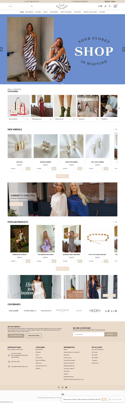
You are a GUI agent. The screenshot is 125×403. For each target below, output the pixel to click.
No (110, 399)
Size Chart (67, 371)
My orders (95, 352)
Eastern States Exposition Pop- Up (73, 379)
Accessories (54, 12)
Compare (94, 360)
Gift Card (107, 1)
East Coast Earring (97, 162)
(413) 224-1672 (15, 361)
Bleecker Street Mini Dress (71, 254)
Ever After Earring (72, 162)
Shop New (61, 176)
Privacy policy (68, 357)
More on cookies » (117, 399)
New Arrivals (29, 12)
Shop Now (61, 268)
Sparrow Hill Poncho (20, 254)
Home (22, 12)
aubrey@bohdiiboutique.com (19, 366)
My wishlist (95, 357)
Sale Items (77, 12)
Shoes (45, 12)
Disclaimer (67, 355)
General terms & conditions (71, 352)
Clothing (38, 12)
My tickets (95, 355)
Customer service (16, 335)
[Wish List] (110, 6)
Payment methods (69, 363)
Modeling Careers (69, 376)
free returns (36, 1)
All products (95, 363)
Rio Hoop (20, 162)
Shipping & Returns (69, 366)
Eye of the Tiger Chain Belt (97, 254)
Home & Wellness (66, 12)
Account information (97, 349)
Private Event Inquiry (69, 360)
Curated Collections (90, 12)
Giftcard (102, 12)
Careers (66, 374)
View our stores (33, 335)
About (65, 349)
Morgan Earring (45, 162)
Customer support (69, 368)
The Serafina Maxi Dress (45, 254)
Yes (104, 399)
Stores (113, 1)
